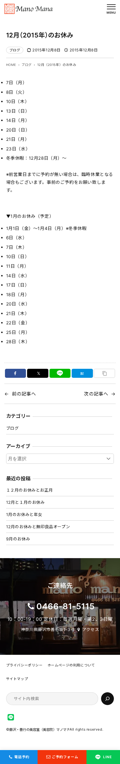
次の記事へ (96, 394)
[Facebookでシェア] (15, 373)
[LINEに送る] (60, 373)
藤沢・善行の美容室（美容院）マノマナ (39, 729)
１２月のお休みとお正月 (29, 490)
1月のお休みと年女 (24, 514)
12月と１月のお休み (25, 502)
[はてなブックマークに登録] (82, 373)
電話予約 (21, 757)
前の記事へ (24, 394)
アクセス (90, 629)
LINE (107, 757)
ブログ (14, 50)
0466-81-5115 (65, 606)
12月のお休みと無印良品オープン (38, 526)
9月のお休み (18, 538)
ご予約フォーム (65, 757)
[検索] (107, 698)
